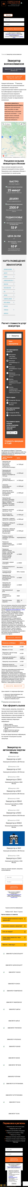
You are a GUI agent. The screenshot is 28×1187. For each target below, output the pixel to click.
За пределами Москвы (13, 403)
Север (5, 276)
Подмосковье (8, 269)
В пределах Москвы (14, 400)
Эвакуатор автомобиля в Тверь (15, 1132)
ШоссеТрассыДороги (6, 310)
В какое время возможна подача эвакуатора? (13, 919)
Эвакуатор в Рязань (15, 1134)
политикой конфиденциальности (13, 1177)
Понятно (14, 1183)
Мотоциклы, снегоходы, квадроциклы (13, 356)
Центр (5, 273)
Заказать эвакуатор (14, 686)
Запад (5, 295)
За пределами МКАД (15, 415)
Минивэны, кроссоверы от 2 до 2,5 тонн (14, 374)
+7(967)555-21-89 (13, 3)
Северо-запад (8, 298)
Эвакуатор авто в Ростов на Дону (15, 1126)
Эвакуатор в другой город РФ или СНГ (14, 77)
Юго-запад (7, 302)
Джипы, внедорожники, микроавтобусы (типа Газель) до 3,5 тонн (15, 389)
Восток (6, 284)
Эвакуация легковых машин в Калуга (15, 1136)
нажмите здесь (14, 897)
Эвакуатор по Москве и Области (14, 70)
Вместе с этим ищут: (9, 944)
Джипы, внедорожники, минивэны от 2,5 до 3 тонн (15, 381)
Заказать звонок (14, 637)
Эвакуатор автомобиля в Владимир (15, 1130)
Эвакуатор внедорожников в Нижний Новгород (15, 1141)
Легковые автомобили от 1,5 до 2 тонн (15, 368)
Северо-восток (8, 280)
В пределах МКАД (14, 412)
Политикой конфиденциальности (13, 34)
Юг (4, 291)
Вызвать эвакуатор (14, 29)
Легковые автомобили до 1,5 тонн (14, 362)
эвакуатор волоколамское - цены (15, 609)
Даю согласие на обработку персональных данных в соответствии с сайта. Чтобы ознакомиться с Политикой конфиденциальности (14, 894)
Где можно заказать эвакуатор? (12, 926)
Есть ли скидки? (8, 931)
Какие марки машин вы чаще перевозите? (12, 938)
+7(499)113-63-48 (13, 1)
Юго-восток (7, 287)
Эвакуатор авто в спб (15, 1128)
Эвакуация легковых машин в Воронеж (15, 1139)
